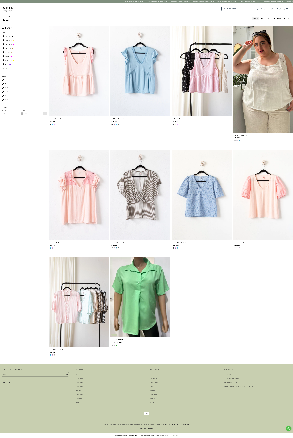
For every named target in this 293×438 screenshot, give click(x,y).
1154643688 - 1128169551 (232, 378)
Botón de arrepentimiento (180, 424)
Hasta (24, 110)
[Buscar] (248, 9)
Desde (4, 110)
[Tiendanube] (146, 429)
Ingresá (258, 9)
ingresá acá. (166, 424)
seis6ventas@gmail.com (232, 382)
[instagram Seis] (4, 382)
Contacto (79, 399)
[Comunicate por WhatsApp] (288, 428)
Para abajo (79, 386)
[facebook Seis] (10, 382)
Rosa (254, 18)
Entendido (174, 435)
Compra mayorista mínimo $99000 (74, 1)
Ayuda (78, 403)
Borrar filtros (265, 18)
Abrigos (78, 390)
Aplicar (45, 113)
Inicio (3, 16)
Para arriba (79, 382)
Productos (79, 378)
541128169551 (228, 374)
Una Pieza (79, 394)
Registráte (265, 9)
